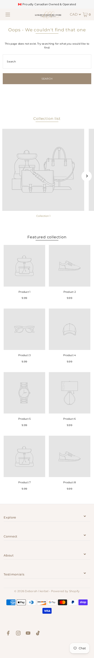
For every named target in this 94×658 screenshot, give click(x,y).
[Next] (86, 176)
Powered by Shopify (65, 591)
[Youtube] (28, 634)
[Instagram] (18, 634)
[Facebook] (8, 634)
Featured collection (46, 237)
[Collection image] (43, 170)
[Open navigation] (7, 14)
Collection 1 (43, 216)
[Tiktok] (38, 634)
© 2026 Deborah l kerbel (31, 591)
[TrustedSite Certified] (47, 648)
